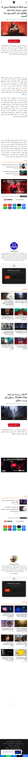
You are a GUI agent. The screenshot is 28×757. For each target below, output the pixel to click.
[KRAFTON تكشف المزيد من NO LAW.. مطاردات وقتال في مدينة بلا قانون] (21, 311)
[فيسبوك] (24, 205)
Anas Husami (14, 251)
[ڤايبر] (10, 208)
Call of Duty (21, 146)
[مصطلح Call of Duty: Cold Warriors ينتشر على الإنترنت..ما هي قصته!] (23, 172)
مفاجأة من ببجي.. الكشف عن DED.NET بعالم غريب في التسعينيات (21, 347)
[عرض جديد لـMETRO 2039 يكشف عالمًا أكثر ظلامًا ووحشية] (7, 311)
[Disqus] (14, 371)
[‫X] (19, 205)
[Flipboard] (8, 199)
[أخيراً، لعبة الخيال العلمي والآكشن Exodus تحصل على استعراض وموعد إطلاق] (7, 326)
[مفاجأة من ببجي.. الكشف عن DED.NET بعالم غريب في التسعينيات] (21, 340)
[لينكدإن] (14, 205)
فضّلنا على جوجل (13, 41)
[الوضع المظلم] (1, 2)
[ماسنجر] (24, 208)
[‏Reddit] (5, 205)
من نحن (23, 743)
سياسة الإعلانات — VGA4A (14, 745)
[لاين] (5, 208)
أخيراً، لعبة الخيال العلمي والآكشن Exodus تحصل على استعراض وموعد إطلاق (7, 332)
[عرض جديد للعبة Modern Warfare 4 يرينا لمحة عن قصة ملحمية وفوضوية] (23, 166)
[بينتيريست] (10, 205)
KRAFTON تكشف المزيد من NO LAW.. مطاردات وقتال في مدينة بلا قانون (21, 318)
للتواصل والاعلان (18, 743)
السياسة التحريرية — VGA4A (8, 743)
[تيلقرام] (14, 208)
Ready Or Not (11, 196)
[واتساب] (19, 208)
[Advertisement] (14, 66)
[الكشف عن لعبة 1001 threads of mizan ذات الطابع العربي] (21, 326)
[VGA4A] (14, 2)
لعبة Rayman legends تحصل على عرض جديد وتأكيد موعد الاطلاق (7, 347)
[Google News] (19, 199)
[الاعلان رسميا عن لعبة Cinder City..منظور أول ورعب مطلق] (21, 296)
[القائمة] (26, 2)
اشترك (7, 277)
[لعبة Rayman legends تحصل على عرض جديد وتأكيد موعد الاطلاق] (7, 340)
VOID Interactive (15, 52)
